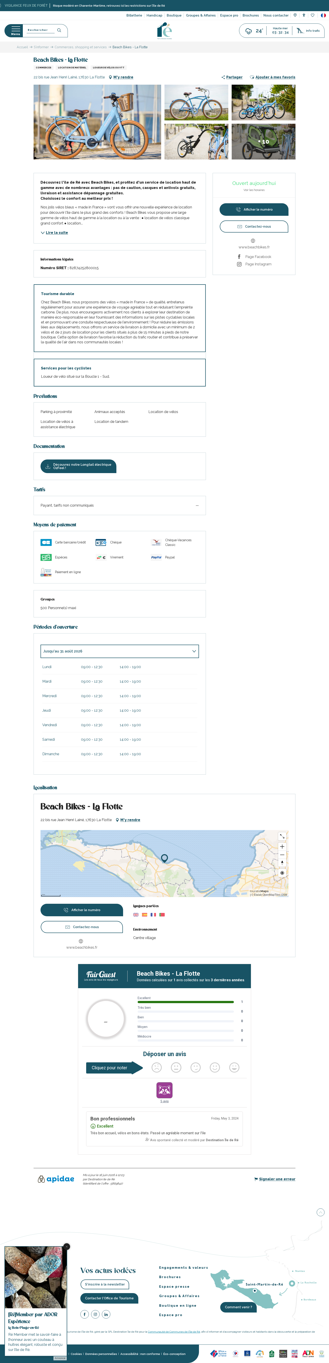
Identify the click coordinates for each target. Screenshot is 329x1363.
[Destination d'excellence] (235, 1353)
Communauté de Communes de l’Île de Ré (174, 1331)
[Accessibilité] (304, 15)
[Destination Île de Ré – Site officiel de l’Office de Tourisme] (164, 30)
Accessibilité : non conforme (140, 1354)
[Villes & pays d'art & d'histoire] (294, 1353)
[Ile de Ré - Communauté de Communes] (283, 1353)
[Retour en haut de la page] (321, 1213)
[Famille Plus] (260, 1353)
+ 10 (263, 141)
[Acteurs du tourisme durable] (322, 1353)
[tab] (115, 651)
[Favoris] (313, 16)
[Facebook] (84, 1315)
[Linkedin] (106, 1315)
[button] (323, 15)
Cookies (76, 1354)
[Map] (295, 15)
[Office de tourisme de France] (219, 1353)
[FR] (323, 15)
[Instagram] (95, 1315)
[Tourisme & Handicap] (247, 1353)
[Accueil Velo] (272, 1353)
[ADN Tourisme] (308, 1353)
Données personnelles (101, 1354)
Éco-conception (174, 1354)
